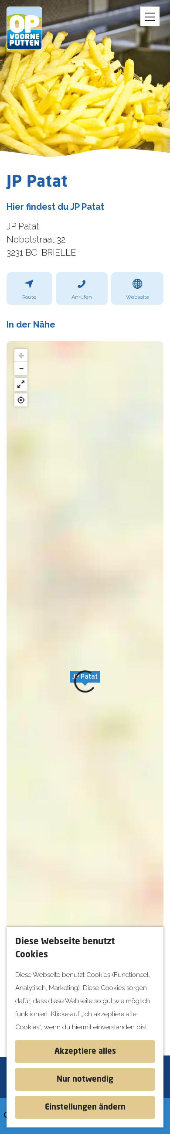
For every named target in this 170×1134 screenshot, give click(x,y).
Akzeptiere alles (85, 1051)
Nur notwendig (85, 1079)
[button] (20, 355)
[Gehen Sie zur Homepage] (30, 28)
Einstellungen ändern (85, 1107)
